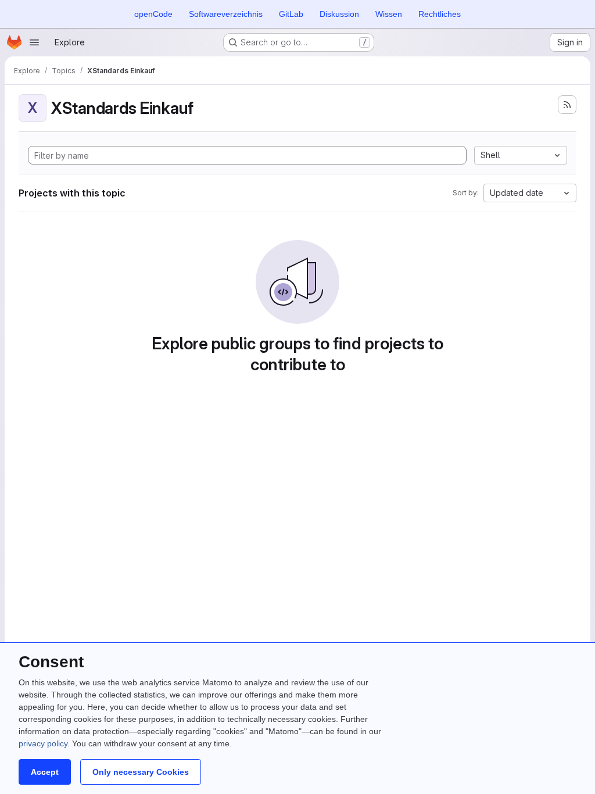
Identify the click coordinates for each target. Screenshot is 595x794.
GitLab (291, 14)
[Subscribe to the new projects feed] (567, 104)
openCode (153, 14)
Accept (45, 772)
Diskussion (339, 14)
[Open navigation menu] (34, 42)
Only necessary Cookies (140, 772)
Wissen (388, 14)
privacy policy (43, 743)
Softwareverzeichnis (226, 14)
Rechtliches (439, 14)
